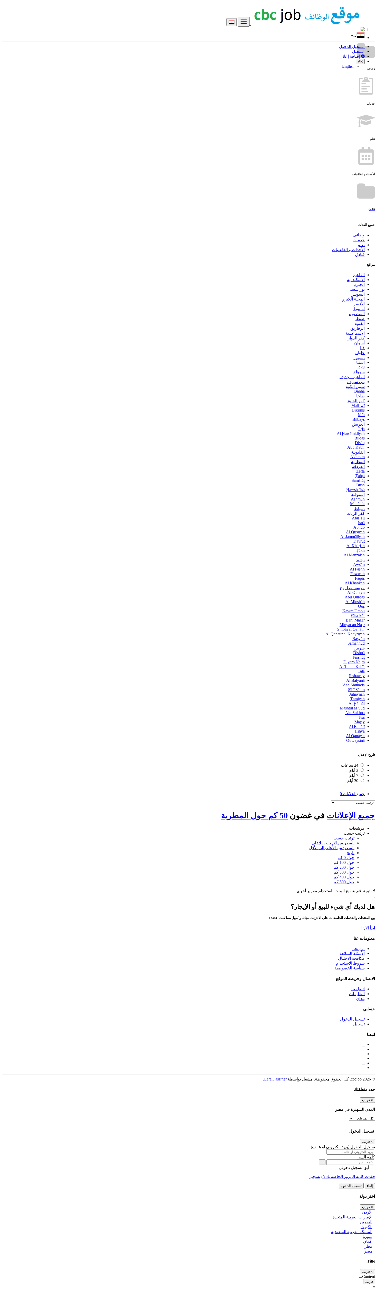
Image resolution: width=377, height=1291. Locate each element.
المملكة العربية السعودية (351, 1231)
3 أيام (353, 770)
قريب (369, 1282)
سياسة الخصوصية (349, 968)
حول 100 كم (344, 862)
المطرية (358, 461)
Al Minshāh (355, 601)
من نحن (358, 948)
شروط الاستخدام (350, 963)
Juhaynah (357, 694)
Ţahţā (360, 476)
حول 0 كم (346, 857)
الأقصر (359, 304)
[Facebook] (363, 1044)
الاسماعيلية (355, 333)
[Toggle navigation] (244, 22)
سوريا (367, 1236)
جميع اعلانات (352, 794)
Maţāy (359, 722)
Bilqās (359, 438)
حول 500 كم (344, 882)
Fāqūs (360, 578)
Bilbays (358, 419)
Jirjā (361, 429)
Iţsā (362, 717)
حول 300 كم (344, 872)
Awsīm (359, 564)
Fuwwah (357, 574)
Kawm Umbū (353, 611)
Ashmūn (358, 499)
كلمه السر (366, 1157)
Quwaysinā (355, 740)
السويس (358, 294)
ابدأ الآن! (368, 928)
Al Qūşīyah (355, 532)
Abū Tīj (358, 518)
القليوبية (358, 452)
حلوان (360, 353)
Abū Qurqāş (355, 597)
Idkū (361, 367)
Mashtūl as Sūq (352, 708)
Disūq (360, 443)
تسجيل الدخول (352, 46)
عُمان (367, 1241)
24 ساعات (349, 765)
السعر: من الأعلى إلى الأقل (331, 848)
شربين (359, 648)
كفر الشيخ (356, 401)
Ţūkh (360, 550)
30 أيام (352, 780)
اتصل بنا (358, 989)
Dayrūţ (359, 541)
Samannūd (356, 643)
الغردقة (358, 466)
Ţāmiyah (357, 699)
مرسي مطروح (352, 588)
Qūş (361, 606)
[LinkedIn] (363, 1063)
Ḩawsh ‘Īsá (355, 489)
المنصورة (357, 314)
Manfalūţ (357, 504)
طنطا (360, 318)
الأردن (367, 1212)
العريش (358, 424)
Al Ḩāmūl (357, 703)
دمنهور (359, 357)
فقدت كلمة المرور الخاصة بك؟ (348, 1176)
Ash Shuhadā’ (353, 685)
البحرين (366, 1222)
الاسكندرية (356, 279)
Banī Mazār (355, 620)
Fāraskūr (358, 615)
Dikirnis (358, 410)
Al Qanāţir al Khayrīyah (345, 634)
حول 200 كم (344, 867)
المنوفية (358, 494)
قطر (368, 1246)
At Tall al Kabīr (352, 666)
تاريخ (350, 852)
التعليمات (357, 994)
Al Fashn (357, 569)
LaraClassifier (275, 1079)
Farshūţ (359, 657)
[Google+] (363, 1058)
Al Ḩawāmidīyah (351, 433)
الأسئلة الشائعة (352, 953)
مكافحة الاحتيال (351, 958)
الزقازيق (357, 328)
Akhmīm (357, 457)
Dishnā (359, 652)
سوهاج (359, 372)
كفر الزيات (355, 513)
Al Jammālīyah (352, 536)
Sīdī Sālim (356, 689)
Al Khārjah (355, 546)
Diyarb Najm (354, 662)
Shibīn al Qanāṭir (351, 629)
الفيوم (359, 323)
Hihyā (360, 731)
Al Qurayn (356, 592)
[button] (183, 29)
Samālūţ (358, 480)
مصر (368, 1251)
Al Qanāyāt (355, 736)
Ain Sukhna (355, 712)
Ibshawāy (357, 676)
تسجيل (358, 51)
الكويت (366, 1227)
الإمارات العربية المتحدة (352, 1217)
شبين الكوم (355, 386)
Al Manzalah (354, 555)
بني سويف (356, 381)
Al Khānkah (355, 583)
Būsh (360, 485)
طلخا (360, 396)
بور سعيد (357, 289)
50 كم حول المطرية (254, 815)
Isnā (361, 523)
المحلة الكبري (353, 299)
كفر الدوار (356, 338)
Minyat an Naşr (352, 625)
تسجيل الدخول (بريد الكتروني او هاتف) (343, 1147)
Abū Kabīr (356, 447)
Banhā (359, 391)
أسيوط (359, 309)
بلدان (360, 998)
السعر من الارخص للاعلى (333, 843)
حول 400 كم (344, 877)
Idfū (361, 415)
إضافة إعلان (350, 56)
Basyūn (358, 638)
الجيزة (359, 284)
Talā (361, 671)
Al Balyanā (355, 680)
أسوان (359, 343)
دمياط (359, 508)
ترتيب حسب (343, 838)
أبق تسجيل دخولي (354, 1167)
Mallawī (358, 405)
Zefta (360, 471)
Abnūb (359, 527)
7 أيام (353, 775)
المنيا (360, 362)
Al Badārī (357, 726)
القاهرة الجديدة (352, 377)
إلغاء (370, 1186)
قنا (362, 348)
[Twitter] (363, 1049)
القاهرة (359, 275)
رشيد (360, 560)
